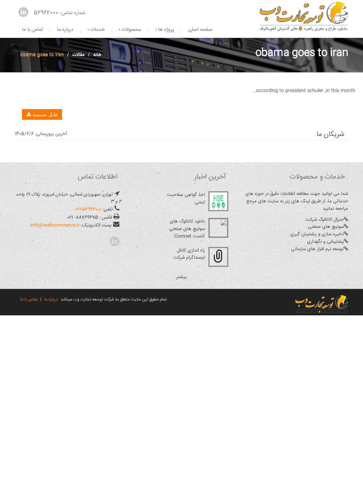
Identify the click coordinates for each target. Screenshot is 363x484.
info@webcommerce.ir (54, 225)
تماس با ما (32, 30)
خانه (97, 54)
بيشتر (181, 277)
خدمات (97, 30)
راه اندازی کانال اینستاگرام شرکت (189, 254)
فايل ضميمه (44, 114)
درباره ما (65, 30)
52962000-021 (87, 209)
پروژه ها (165, 30)
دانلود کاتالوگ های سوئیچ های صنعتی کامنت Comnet (187, 229)
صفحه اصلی (200, 30)
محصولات (130, 30)
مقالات (78, 54)
